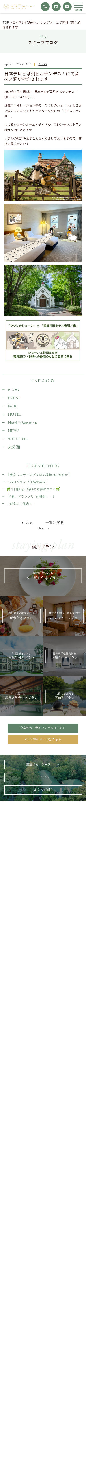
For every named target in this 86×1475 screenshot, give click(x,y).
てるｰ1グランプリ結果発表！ (28, 482)
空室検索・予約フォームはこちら (43, 728)
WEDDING (18, 439)
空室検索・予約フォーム (43, 764)
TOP (6, 22)
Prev (29, 522)
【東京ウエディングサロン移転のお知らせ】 (39, 475)
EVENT (14, 398)
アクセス (43, 777)
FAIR (12, 406)
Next (41, 528)
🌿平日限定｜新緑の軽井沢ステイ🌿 (33, 489)
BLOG (42, 64)
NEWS (14, 431)
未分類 (14, 447)
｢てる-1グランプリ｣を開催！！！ (31, 497)
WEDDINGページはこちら (43, 739)
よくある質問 (43, 790)
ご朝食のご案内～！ (21, 504)
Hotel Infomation (22, 422)
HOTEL (15, 414)
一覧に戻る (54, 522)
